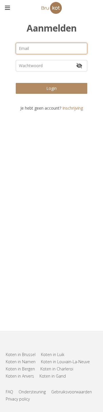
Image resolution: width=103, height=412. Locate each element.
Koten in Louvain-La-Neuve (65, 361)
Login (51, 88)
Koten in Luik (52, 354)
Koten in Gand (52, 376)
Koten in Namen (20, 361)
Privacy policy (18, 399)
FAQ (9, 391)
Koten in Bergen (20, 369)
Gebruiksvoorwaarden (71, 391)
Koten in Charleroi (56, 369)
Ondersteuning (32, 391)
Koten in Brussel (20, 354)
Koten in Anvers (20, 376)
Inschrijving (72, 108)
